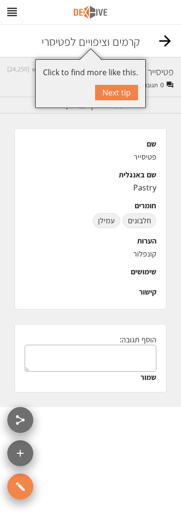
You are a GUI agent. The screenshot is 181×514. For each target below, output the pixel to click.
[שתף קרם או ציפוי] (20, 420)
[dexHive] (90, 12)
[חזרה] (165, 41)
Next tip (116, 92)
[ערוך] (20, 486)
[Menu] (12, 12)
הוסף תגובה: (138, 339)
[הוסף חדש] (20, 453)
